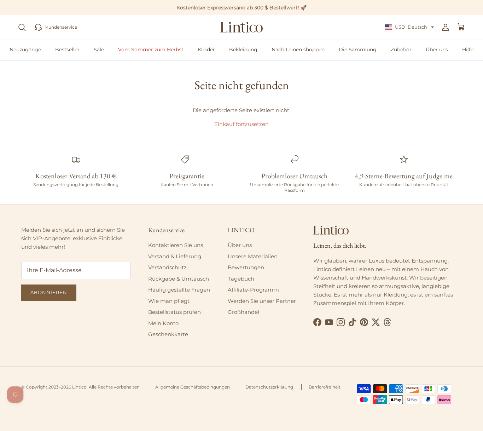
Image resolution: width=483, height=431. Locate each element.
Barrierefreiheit (325, 387)
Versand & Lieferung (174, 256)
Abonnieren (48, 292)
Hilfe (467, 49)
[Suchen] (22, 27)
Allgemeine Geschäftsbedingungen (192, 387)
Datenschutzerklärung (269, 387)
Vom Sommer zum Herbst (151, 49)
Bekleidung (243, 49)
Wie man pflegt (169, 301)
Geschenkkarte (168, 334)
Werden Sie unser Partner (262, 301)
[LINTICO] (241, 27)
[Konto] (444, 27)
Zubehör (401, 49)
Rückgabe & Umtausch (178, 278)
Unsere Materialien (253, 256)
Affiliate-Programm (253, 289)
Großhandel (243, 312)
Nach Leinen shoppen (298, 49)
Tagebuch (241, 278)
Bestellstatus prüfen (174, 312)
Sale (99, 49)
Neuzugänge (25, 49)
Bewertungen (246, 267)
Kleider (206, 49)
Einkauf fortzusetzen (241, 124)
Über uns (437, 49)
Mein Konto (163, 323)
